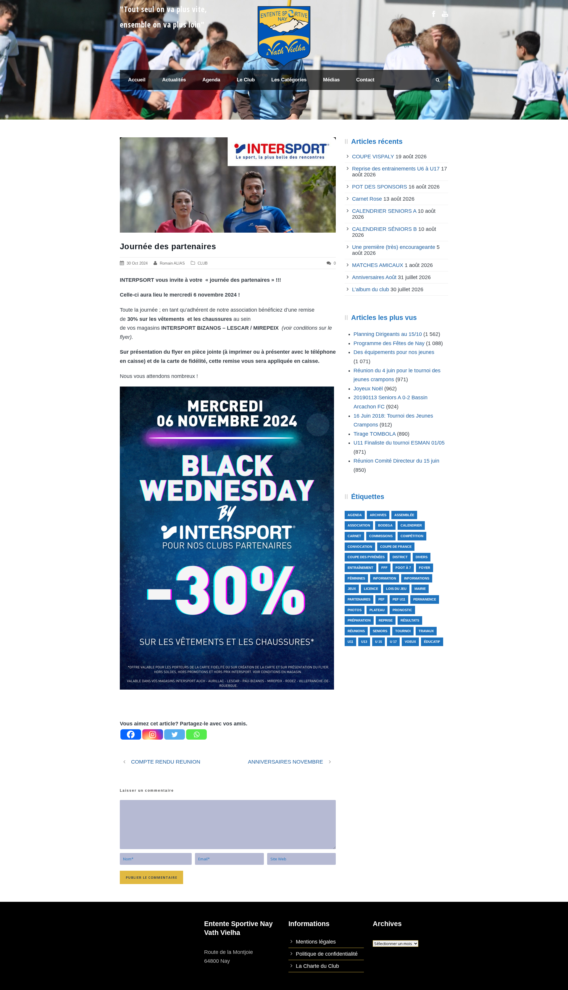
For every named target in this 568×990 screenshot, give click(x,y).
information (384, 578)
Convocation (360, 546)
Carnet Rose (367, 199)
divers (421, 557)
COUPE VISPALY (373, 157)
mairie (420, 588)
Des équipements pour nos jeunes (394, 352)
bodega (385, 525)
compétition (412, 536)
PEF (381, 599)
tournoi (403, 631)
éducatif (432, 641)
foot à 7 (403, 567)
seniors (380, 631)
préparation (359, 620)
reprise (386, 620)
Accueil (137, 80)
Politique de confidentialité (327, 954)
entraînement (360, 567)
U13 (364, 641)
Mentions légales (316, 942)
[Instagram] (152, 734)
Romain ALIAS (172, 263)
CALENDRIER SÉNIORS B (384, 229)
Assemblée (404, 515)
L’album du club (370, 289)
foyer (424, 567)
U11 (350, 641)
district (400, 557)
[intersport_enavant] (228, 184)
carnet (354, 536)
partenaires (359, 599)
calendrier (411, 525)
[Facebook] (130, 734)
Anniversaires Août (374, 277)
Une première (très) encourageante (393, 247)
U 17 (393, 641)
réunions (356, 631)
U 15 (378, 641)
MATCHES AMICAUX (377, 265)
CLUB (203, 263)
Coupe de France (396, 546)
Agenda (355, 515)
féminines (356, 578)
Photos (355, 610)
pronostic (402, 610)
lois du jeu (396, 588)
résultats (410, 620)
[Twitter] (174, 734)
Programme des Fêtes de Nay (389, 343)
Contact (365, 80)
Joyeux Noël (368, 389)
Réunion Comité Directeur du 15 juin (396, 461)
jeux (352, 588)
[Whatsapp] (196, 734)
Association (359, 525)
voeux (410, 641)
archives (378, 515)
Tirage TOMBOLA (375, 434)
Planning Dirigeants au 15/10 (388, 334)
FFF (384, 567)
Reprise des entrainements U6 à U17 (396, 169)
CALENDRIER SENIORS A (384, 211)
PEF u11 (399, 599)
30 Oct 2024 (137, 263)
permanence (424, 599)
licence (371, 588)
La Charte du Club (317, 966)
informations (416, 578)
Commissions (381, 536)
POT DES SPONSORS (379, 187)
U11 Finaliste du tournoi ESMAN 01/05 (399, 443)
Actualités (174, 80)
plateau (377, 610)
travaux (426, 631)
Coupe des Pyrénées (366, 557)
